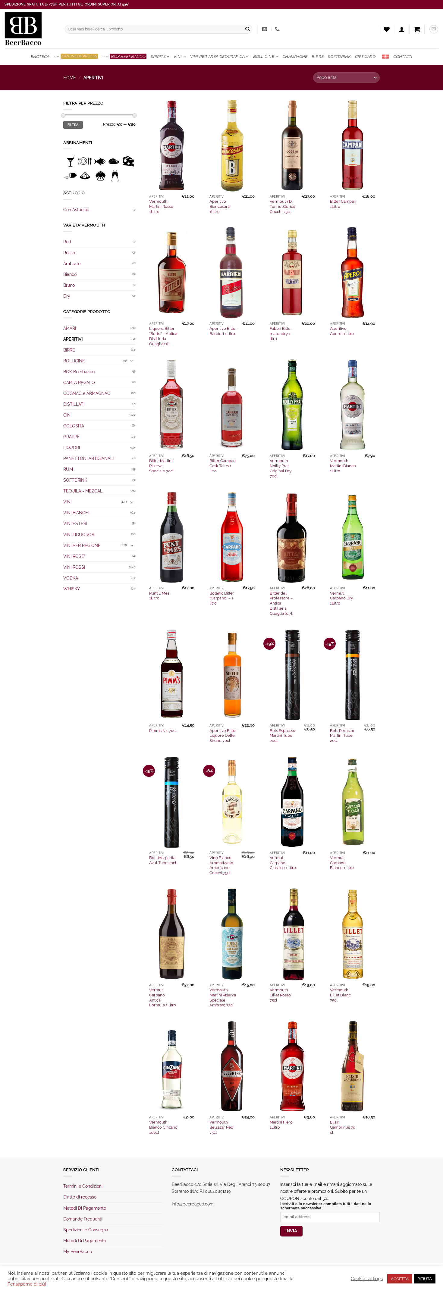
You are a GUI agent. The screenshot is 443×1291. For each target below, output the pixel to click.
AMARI (69, 328)
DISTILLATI (73, 404)
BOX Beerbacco (79, 371)
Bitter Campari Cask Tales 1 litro (222, 465)
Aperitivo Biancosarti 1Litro (219, 206)
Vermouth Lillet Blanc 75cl (340, 995)
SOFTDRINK (339, 57)
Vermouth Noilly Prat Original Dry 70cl (280, 468)
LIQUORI (71, 447)
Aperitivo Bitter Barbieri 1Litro (223, 331)
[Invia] (247, 29)
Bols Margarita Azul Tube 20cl (162, 860)
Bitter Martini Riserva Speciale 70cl (161, 465)
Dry (66, 296)
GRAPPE (71, 436)
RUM (68, 469)
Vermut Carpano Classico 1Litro (283, 862)
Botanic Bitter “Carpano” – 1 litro (221, 598)
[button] (402, 29)
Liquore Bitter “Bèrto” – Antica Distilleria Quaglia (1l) (163, 336)
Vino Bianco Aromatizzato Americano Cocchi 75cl (221, 865)
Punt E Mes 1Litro (159, 596)
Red (67, 241)
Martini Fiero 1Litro (281, 1125)
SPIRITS (158, 57)
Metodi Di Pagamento (84, 1208)
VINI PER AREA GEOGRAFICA (217, 57)
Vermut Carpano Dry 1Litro (341, 598)
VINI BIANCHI (76, 512)
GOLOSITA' (74, 425)
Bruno (69, 285)
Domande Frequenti (82, 1218)
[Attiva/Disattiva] (132, 360)
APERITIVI (73, 339)
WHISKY (71, 588)
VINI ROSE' (74, 556)
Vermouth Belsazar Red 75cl (221, 1127)
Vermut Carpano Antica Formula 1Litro (162, 997)
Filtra (73, 125)
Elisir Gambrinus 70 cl (342, 1127)
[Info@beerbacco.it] (265, 29)
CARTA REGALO (79, 382)
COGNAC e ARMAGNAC (86, 393)
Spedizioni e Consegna (85, 1229)
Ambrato (71, 263)
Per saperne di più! (27, 1283)
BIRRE (318, 57)
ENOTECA (40, 57)
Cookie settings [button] (367, 1278)
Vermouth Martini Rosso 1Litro (161, 206)
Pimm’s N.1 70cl (163, 730)
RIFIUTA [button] (424, 1279)
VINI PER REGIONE (82, 545)
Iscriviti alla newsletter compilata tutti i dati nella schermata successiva (325, 1206)
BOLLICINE (263, 57)
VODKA (70, 577)
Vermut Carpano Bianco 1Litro (342, 862)
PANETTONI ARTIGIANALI (88, 458)
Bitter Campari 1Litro (343, 204)
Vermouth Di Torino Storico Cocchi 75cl (282, 206)
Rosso (69, 252)
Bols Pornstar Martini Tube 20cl (342, 735)
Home (69, 77)
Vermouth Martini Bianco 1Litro (343, 465)
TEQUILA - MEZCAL (82, 490)
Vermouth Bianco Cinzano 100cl (163, 1127)
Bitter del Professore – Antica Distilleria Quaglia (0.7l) (281, 603)
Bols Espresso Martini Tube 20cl (282, 735)
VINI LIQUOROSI (79, 534)
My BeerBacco (77, 1251)
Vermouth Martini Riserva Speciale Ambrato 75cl (222, 997)
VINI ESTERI (75, 523)
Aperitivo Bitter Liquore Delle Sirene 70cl (223, 735)
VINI (178, 57)
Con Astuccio (76, 209)
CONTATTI (403, 57)
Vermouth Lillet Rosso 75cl (280, 995)
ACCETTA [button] (400, 1279)
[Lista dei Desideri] (387, 29)
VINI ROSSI (74, 567)
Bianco (70, 274)
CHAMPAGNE (294, 57)
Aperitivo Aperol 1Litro (342, 331)
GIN (67, 414)
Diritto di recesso (79, 1196)
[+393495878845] (278, 29)
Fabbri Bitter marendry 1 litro (281, 333)
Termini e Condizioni (82, 1186)
